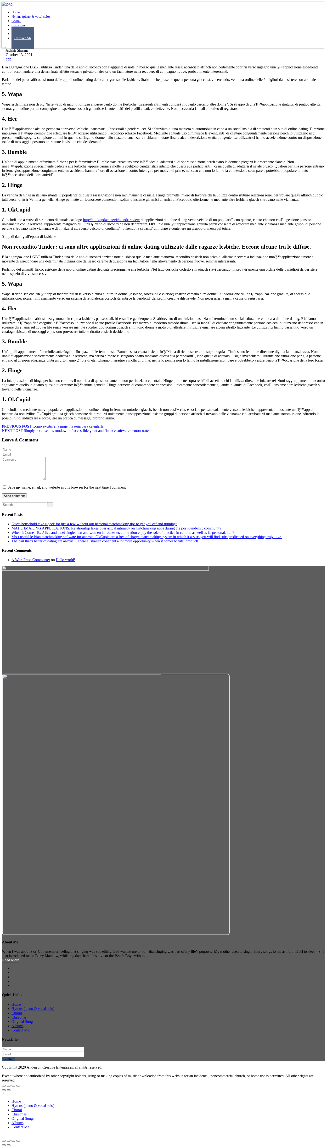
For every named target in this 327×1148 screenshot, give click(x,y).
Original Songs (22, 1022)
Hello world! (65, 560)
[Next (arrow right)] (9, 1090)
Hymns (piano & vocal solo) (30, 16)
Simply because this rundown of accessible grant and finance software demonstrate (86, 431)
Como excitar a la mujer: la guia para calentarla (68, 426)
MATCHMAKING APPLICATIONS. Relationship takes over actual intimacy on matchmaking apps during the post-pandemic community (116, 528)
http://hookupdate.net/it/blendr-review (111, 220)
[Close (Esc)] (4, 1086)
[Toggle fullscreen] (13, 1086)
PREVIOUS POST (17, 426)
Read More (10, 960)
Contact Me (22, 38)
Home (16, 1004)
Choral (16, 1013)
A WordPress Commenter (30, 560)
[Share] (9, 1086)
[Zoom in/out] (18, 1086)
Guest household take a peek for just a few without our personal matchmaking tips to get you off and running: (94, 524)
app (8, 59)
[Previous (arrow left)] (4, 1090)
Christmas (19, 1017)
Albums (17, 1026)
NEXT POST (12, 431)
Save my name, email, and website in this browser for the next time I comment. (67, 487)
